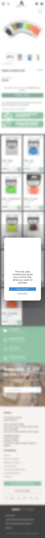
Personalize (22, 294)
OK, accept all (22, 289)
